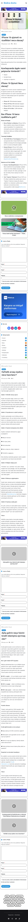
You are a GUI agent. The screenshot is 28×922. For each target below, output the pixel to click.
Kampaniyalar (5, 352)
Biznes (3, 345)
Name (3, 264)
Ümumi (10, 31)
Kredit (21, 899)
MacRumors (22, 187)
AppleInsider (7, 159)
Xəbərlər (4, 340)
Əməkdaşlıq (17, 914)
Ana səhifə (5, 31)
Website (3, 275)
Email (3, 269)
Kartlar (16, 899)
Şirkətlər (4, 350)
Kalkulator (4, 355)
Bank (3, 343)
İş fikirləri (4, 347)
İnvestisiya (4, 357)
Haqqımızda (11, 914)
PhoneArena (14, 159)
